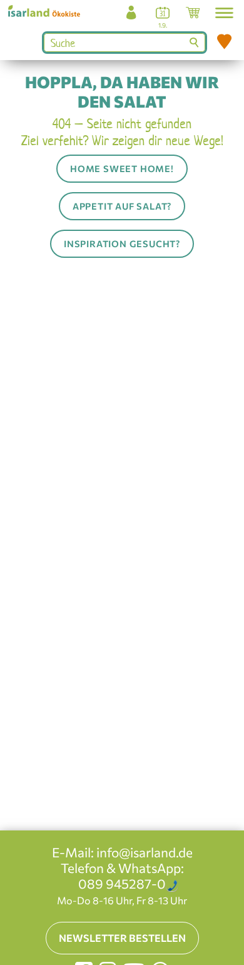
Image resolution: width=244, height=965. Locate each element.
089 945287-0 (122, 883)
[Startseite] (48, 10)
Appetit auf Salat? (122, 206)
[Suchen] (195, 42)
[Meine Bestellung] (192, 15)
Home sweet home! (122, 168)
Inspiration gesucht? (122, 243)
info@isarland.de (144, 852)
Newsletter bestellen (122, 938)
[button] (224, 13)
